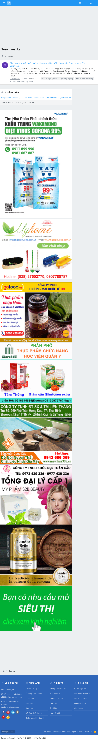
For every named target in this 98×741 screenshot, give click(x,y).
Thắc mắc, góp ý (57, 693)
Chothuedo (78, 708)
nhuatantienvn (39, 97)
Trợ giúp (53, 708)
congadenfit (6, 97)
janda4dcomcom (52, 97)
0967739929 (15, 79)
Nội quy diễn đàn (57, 698)
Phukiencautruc (80, 703)
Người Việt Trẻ (80, 689)
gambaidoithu (65, 97)
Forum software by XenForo (23, 738)
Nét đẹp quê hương (34, 713)
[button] (3, 3)
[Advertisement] (49, 26)
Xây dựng (29, 81)
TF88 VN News (26, 97)
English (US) (9, 731)
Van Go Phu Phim (81, 698)
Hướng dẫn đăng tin (58, 689)
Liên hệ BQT (55, 713)
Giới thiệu (54, 703)
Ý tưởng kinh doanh (34, 693)
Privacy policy (72, 731)
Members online (12, 92)
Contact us (47, 731)
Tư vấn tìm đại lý (32, 689)
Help (81, 731)
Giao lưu (29, 708)
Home (87, 731)
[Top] (91, 731)
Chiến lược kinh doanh (35, 718)
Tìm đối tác (30, 698)
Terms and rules (59, 731)
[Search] (90, 3)
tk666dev (15, 97)
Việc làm (29, 703)
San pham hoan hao (82, 693)
